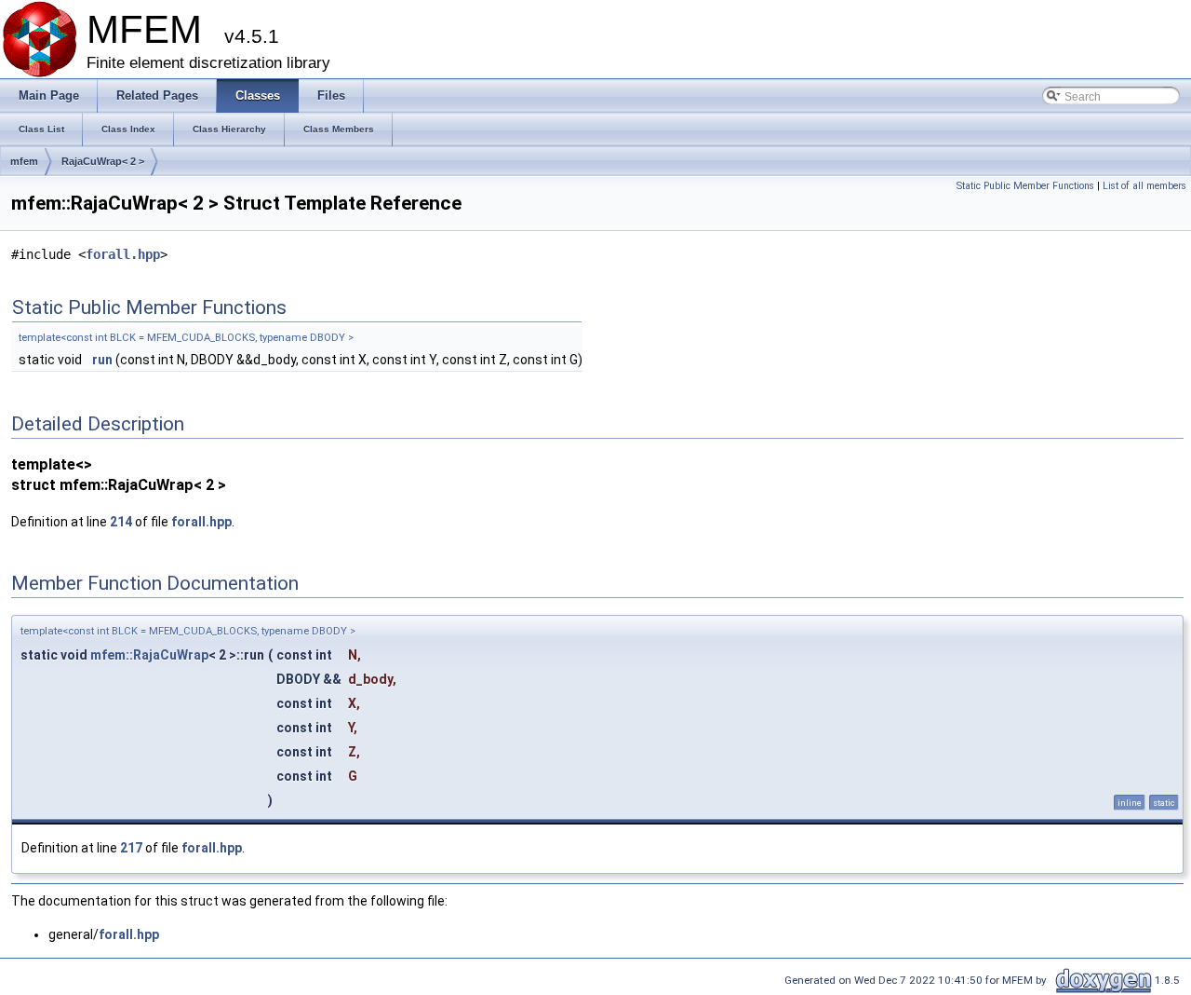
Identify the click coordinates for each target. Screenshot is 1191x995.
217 (131, 847)
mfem (24, 161)
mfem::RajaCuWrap (149, 654)
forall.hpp (123, 254)
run (102, 359)
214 (121, 521)
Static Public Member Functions (1025, 186)
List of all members (1144, 186)
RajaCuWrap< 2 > (102, 161)
